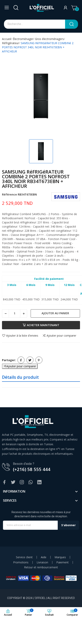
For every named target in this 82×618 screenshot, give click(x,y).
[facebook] (4, 482)
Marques (60, 557)
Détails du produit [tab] (20, 377)
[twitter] (13, 482)
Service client (24, 557)
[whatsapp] (30, 482)
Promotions (20, 562)
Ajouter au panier (55, 313)
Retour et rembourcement (41, 567)
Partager (21, 360)
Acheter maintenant (43, 325)
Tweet (29, 360)
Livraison (42, 562)
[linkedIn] (39, 482)
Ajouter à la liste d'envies (22, 335)
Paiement (62, 562)
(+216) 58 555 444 (31, 469)
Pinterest (38, 360)
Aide (43, 557)
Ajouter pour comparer (61, 335)
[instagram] (22, 482)
